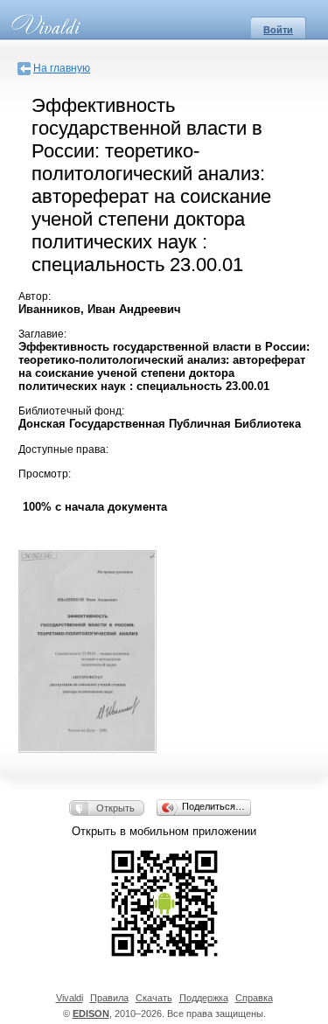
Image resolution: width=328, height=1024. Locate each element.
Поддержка (203, 998)
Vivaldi (69, 998)
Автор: (34, 296)
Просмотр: (44, 474)
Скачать (154, 998)
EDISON (91, 1013)
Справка (254, 998)
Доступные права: (63, 449)
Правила (109, 998)
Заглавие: (42, 334)
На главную (61, 68)
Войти (278, 29)
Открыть (115, 808)
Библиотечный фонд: (71, 411)
